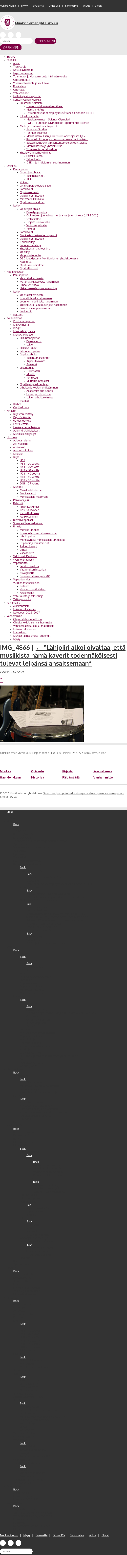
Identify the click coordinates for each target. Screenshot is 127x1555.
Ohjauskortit (33, 218)
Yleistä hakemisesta (31, 278)
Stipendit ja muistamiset (34, 543)
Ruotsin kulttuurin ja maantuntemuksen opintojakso (57, 139)
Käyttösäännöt (22, 417)
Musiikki (18, 486)
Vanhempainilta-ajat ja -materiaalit (33, 625)
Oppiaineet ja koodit (32, 195)
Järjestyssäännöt (23, 73)
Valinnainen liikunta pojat (48, 1171)
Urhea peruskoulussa (38, 394)
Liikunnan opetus (30, 351)
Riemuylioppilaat (23, 520)
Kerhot (17, 404)
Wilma (86, 5)
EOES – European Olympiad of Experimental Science (57, 122)
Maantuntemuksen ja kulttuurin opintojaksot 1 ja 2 (55, 136)
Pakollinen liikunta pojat (47, 1165)
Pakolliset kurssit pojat (46, 1185)
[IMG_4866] (42, 740)
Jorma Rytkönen (29, 513)
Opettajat (19, 89)
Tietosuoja (19, 66)
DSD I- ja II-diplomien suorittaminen (48, 162)
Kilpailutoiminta (29, 116)
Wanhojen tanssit (23, 559)
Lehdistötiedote (29, 566)
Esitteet (18, 314)
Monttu (30, 374)
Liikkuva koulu (28, 347)
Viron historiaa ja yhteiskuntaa (44, 146)
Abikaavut (19, 447)
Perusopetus (20, 169)
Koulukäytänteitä (23, 69)
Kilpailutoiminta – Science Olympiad (48, 119)
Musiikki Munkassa (31, 490)
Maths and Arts (35, 109)
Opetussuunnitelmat (32, 202)
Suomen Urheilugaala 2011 (35, 576)
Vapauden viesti (22, 579)
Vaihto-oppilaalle (36, 225)
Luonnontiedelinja (30, 245)
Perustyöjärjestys (36, 212)
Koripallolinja (27, 242)
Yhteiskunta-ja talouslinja (28, 596)
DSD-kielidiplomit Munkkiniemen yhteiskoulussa (49, 258)
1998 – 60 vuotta (30, 480)
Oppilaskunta (21, 407)
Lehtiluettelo (21, 424)
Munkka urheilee (23, 334)
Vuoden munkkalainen (26, 582)
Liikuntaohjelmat (30, 338)
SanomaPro (71, 5)
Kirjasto (11, 410)
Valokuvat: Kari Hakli (25, 556)
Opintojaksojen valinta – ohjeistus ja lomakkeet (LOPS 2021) (62, 215)
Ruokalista (19, 86)
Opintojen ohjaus (30, 172)
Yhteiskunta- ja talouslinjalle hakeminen (43, 304)
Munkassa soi (28, 493)
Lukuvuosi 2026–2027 (26, 612)
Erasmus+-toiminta (31, 103)
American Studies (36, 129)
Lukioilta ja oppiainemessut (36, 308)
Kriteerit (24, 586)
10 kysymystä (21, 324)
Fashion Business (36, 132)
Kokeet (24, 182)
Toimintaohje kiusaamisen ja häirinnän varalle (40, 76)
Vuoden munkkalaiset (32, 589)
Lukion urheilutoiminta (39, 397)
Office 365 (54, 5)
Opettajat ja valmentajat (34, 384)
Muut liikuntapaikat (37, 381)
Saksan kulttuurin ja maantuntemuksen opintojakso (56, 142)
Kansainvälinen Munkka (27, 99)
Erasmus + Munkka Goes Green (44, 106)
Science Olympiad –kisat (28, 523)
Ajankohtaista (21, 606)
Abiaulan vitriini (22, 440)
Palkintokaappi (28, 546)
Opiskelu (12, 165)
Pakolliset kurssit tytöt (46, 1188)
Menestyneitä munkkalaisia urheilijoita (42, 539)
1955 (22, 460)
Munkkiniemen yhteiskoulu (36, 23)
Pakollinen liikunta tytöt (47, 1168)
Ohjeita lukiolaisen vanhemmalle (32, 622)
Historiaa (12, 437)
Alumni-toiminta (23, 450)
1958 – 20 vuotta (30, 463)
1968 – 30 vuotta (29, 470)
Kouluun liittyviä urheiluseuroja (38, 533)
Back (16, 824)
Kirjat (16, 457)
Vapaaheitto (27, 553)
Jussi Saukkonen (29, 510)
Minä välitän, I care (24, 331)
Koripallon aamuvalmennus (49, 1191)
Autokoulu (26, 261)
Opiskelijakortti (29, 268)
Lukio (16, 205)
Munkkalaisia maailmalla (34, 496)
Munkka (11, 60)
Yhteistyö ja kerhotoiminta (35, 152)
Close (10, 811)
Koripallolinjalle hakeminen (36, 298)
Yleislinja (25, 251)
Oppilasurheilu (28, 354)
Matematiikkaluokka (32, 199)
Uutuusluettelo (22, 420)
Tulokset (31, 364)
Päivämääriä (14, 602)
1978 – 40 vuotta (30, 473)
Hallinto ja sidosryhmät (27, 96)
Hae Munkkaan (15, 271)
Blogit (98, 5)
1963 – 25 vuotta (29, 467)
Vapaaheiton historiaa (33, 569)
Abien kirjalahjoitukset (26, 430)
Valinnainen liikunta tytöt (48, 1175)
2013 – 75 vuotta (29, 483)
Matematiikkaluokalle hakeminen (39, 281)
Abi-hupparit (20, 443)
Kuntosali (32, 377)
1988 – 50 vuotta (30, 477)
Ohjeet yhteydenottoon (27, 619)
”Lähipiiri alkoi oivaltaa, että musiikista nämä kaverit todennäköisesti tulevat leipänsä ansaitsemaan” (63, 655)
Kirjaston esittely (23, 414)
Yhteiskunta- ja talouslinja (41, 149)
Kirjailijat (18, 453)
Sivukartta (38, 5)
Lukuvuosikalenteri (24, 609)
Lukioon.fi (26, 311)
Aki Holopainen (29, 516)
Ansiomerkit (27, 592)
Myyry (24, 5)
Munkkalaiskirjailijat (24, 433)
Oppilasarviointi (29, 192)
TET (28, 179)
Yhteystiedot (21, 93)
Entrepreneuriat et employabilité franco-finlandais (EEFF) (60, 112)
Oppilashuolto (21, 79)
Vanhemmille (14, 615)
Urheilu (17, 526)
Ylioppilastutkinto (30, 255)
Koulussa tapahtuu (24, 321)
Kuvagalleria (27, 572)
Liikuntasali (33, 371)
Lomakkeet (26, 189)
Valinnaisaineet (35, 175)
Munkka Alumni (8, 5)
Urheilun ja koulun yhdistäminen (39, 387)
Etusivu (11, 56)
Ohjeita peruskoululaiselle (35, 185)
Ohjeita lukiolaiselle (38, 222)
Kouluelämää (14, 318)
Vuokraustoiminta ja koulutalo (31, 83)
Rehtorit (18, 503)
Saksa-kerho (33, 159)
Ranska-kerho (34, 156)
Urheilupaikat (27, 536)
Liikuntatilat (27, 367)
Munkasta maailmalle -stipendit (38, 235)
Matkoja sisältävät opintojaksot (38, 126)
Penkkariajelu (21, 500)
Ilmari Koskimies (30, 506)
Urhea (23, 549)
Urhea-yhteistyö (29, 285)
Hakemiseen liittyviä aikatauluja (38, 288)
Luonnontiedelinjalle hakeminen (39, 301)
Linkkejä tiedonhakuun (26, 427)
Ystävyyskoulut (22, 599)
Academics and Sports (39, 390)
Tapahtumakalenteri (38, 357)
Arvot (16, 63)
